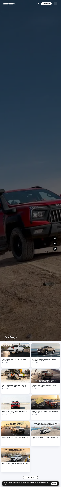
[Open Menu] (55, 3)
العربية (37, 3)
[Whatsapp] (55, 249)
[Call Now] (55, 243)
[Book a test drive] (55, 238)
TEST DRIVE (46, 3)
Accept (54, 483)
